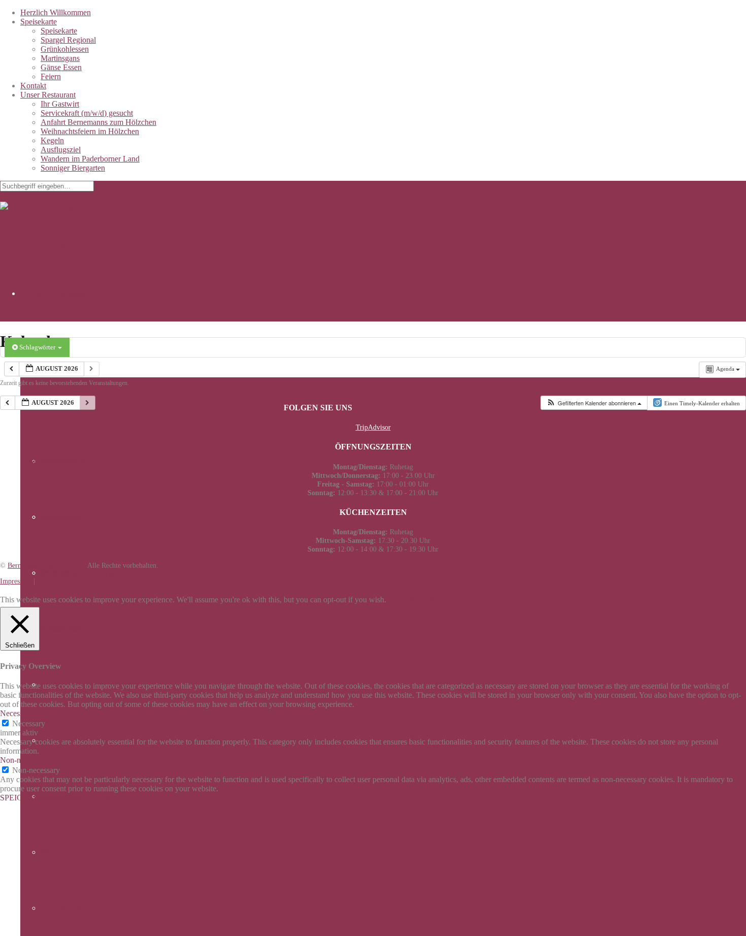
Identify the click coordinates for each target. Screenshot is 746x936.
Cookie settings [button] (423, 599)
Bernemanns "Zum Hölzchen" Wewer (99, 245)
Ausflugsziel (61, 149)
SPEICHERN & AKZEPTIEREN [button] (55, 797)
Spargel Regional (68, 40)
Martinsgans (60, 58)
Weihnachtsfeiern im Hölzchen (90, 131)
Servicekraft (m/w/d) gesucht (87, 113)
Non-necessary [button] (24, 760)
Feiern (51, 76)
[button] (594, 403)
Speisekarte (38, 21)
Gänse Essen (61, 67)
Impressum (15, 581)
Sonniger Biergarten (73, 168)
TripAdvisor (373, 427)
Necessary (28, 723)
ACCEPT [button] (476, 599)
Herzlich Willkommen (55, 12)
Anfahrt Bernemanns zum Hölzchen (98, 122)
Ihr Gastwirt (60, 104)
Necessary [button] (16, 713)
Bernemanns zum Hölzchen (47, 565)
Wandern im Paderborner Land (90, 158)
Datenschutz (54, 581)
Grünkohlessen (65, 49)
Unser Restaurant (48, 94)
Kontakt (33, 85)
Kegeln (52, 140)
